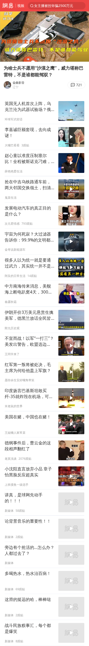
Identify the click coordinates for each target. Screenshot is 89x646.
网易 (8, 5)
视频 (20, 5)
